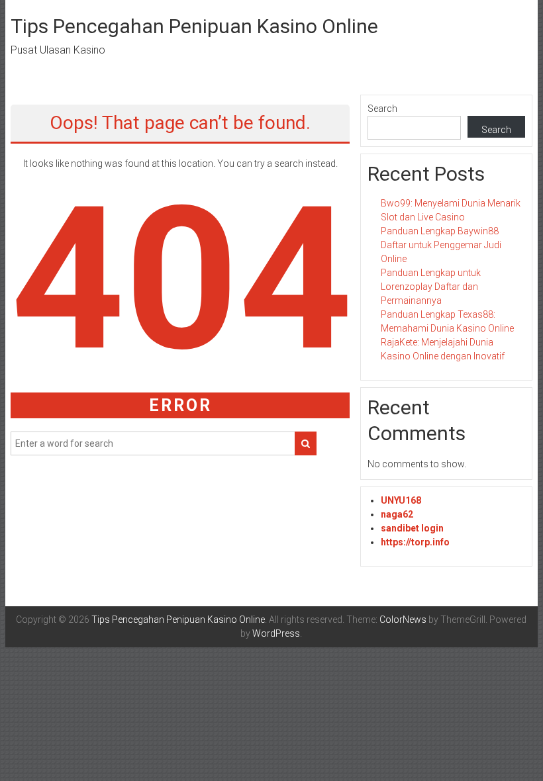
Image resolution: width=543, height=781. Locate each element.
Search (382, 108)
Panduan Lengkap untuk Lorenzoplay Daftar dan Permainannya (431, 286)
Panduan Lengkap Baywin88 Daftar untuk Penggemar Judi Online (441, 245)
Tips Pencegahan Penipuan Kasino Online (194, 26)
